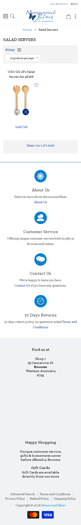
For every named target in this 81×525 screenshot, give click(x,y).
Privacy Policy (15, 499)
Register (63, 3)
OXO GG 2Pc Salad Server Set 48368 (21, 74)
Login (53, 3)
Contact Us (22, 285)
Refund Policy (39, 499)
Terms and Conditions (55, 494)
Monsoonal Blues (53, 505)
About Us (40, 202)
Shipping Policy (65, 499)
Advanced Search (23, 494)
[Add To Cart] (17, 112)
